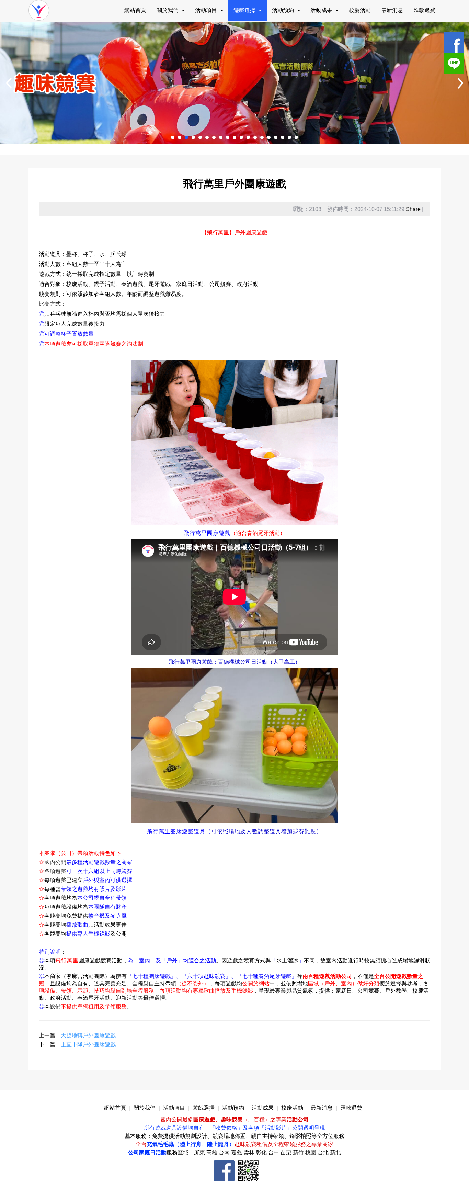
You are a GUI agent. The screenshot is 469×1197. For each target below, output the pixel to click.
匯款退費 (424, 10)
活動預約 (283, 10)
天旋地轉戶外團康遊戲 (88, 1035)
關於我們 (168, 10)
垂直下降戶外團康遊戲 (88, 1044)
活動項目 (206, 10)
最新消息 (392, 10)
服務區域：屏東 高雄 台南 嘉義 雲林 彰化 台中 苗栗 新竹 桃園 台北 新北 (254, 1152)
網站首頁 (135, 10)
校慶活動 (360, 10)
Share (413, 209)
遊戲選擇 (244, 10)
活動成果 (321, 10)
